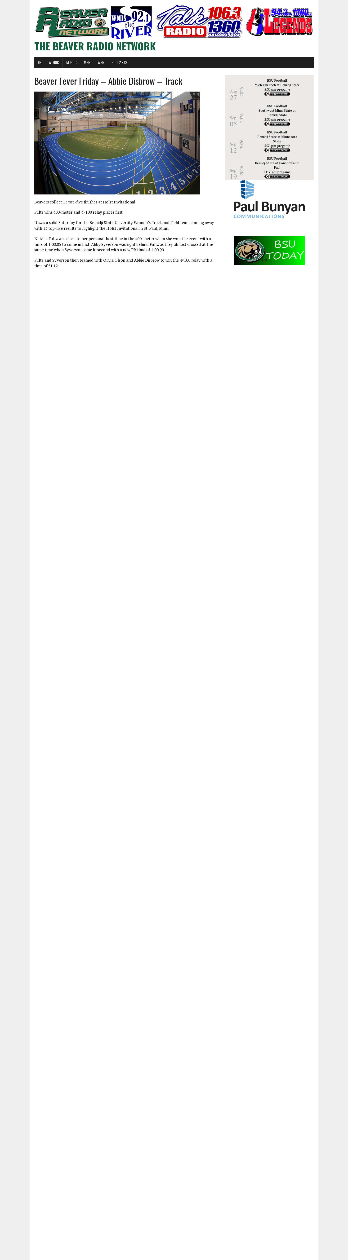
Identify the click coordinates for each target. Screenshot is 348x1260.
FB (39, 62)
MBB (87, 62)
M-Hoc (71, 62)
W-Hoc (54, 62)
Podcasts (119, 62)
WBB (101, 62)
